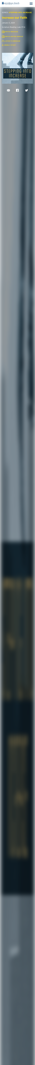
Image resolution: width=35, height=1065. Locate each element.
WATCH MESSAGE (11, 31)
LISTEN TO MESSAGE (12, 41)
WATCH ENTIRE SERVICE (14, 36)
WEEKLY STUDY (10, 45)
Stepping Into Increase (20, 12)
